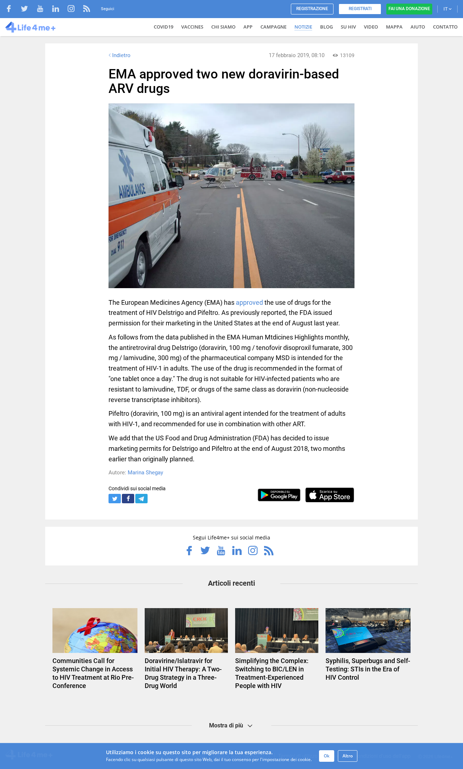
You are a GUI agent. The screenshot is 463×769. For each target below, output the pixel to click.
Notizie (303, 27)
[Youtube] (44, 9)
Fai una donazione (409, 8)
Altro (348, 756)
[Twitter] (28, 9)
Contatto (445, 27)
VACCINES (192, 27)
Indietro (121, 55)
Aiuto (418, 27)
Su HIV (348, 27)
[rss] (86, 9)
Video (371, 27)
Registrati (360, 8)
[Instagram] (75, 9)
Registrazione (312, 8)
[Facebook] (12, 9)
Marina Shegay (145, 472)
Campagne (273, 27)
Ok (327, 756)
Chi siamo (223, 27)
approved (249, 302)
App (247, 27)
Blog (326, 27)
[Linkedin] (59, 9)
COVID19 (163, 27)
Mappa (394, 27)
